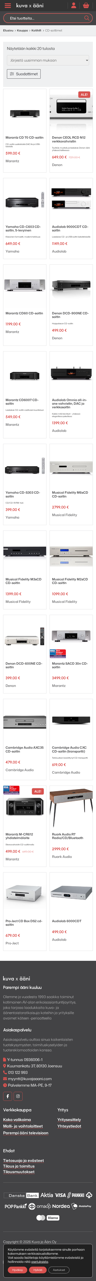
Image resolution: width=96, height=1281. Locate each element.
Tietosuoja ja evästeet (23, 1160)
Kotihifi (36, 30)
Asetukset (59, 1270)
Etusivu (8, 30)
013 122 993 (18, 1072)
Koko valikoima (17, 1119)
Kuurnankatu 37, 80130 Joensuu (34, 1065)
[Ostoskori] (86, 5)
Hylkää (37, 1270)
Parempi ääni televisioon (25, 1132)
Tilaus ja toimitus (19, 1166)
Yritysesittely (69, 1119)
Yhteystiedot (69, 1126)
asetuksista (39, 1262)
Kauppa (22, 30)
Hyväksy (17, 1270)
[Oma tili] (73, 5)
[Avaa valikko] (7, 5)
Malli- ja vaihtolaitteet (23, 1126)
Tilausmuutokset (19, 1171)
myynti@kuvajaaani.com (30, 1078)
